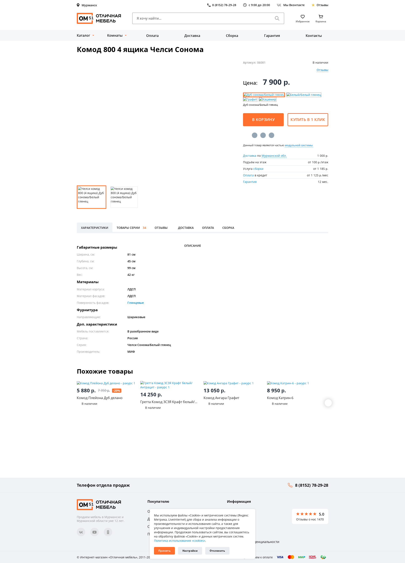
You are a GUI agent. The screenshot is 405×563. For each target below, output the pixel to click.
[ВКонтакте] (254, 135)
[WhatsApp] (271, 135)
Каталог (83, 35)
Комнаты (115, 35)
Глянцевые (135, 303)
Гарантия (272, 35)
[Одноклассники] (263, 135)
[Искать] (277, 18)
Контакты (314, 35)
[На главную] (99, 18)
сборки (258, 169)
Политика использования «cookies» (179, 541)
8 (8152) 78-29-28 (311, 485)
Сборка (232, 35)
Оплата (152, 35)
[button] (328, 402)
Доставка (192, 35)
